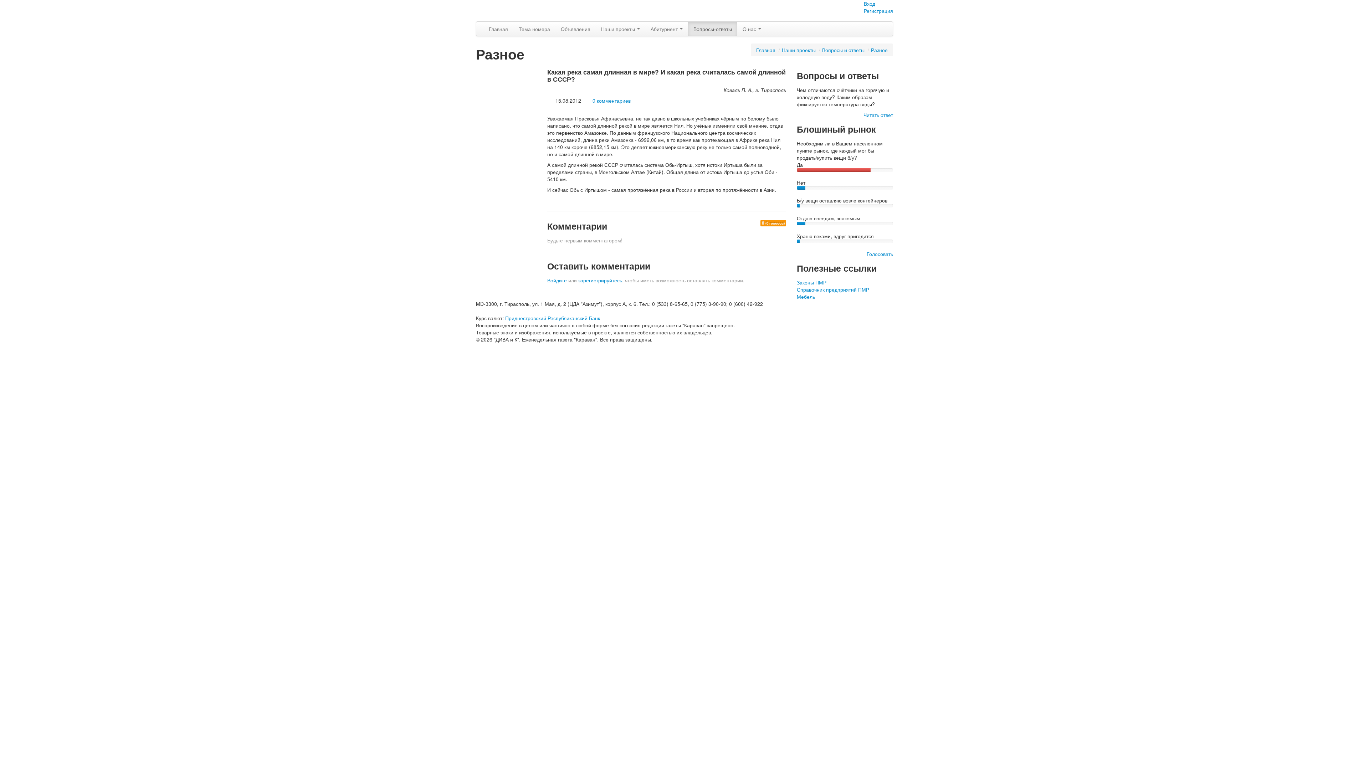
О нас (750, 28)
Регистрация (878, 10)
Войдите (557, 280)
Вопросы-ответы (712, 28)
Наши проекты (618, 28)
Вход (869, 3)
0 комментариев (612, 100)
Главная (498, 28)
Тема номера (534, 28)
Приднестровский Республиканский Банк (552, 318)
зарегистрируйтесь (600, 280)
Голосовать (880, 253)
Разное (879, 49)
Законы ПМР (811, 282)
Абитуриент (665, 28)
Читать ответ (878, 114)
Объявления (575, 28)
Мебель (806, 296)
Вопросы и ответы (843, 49)
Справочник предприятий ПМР (833, 289)
